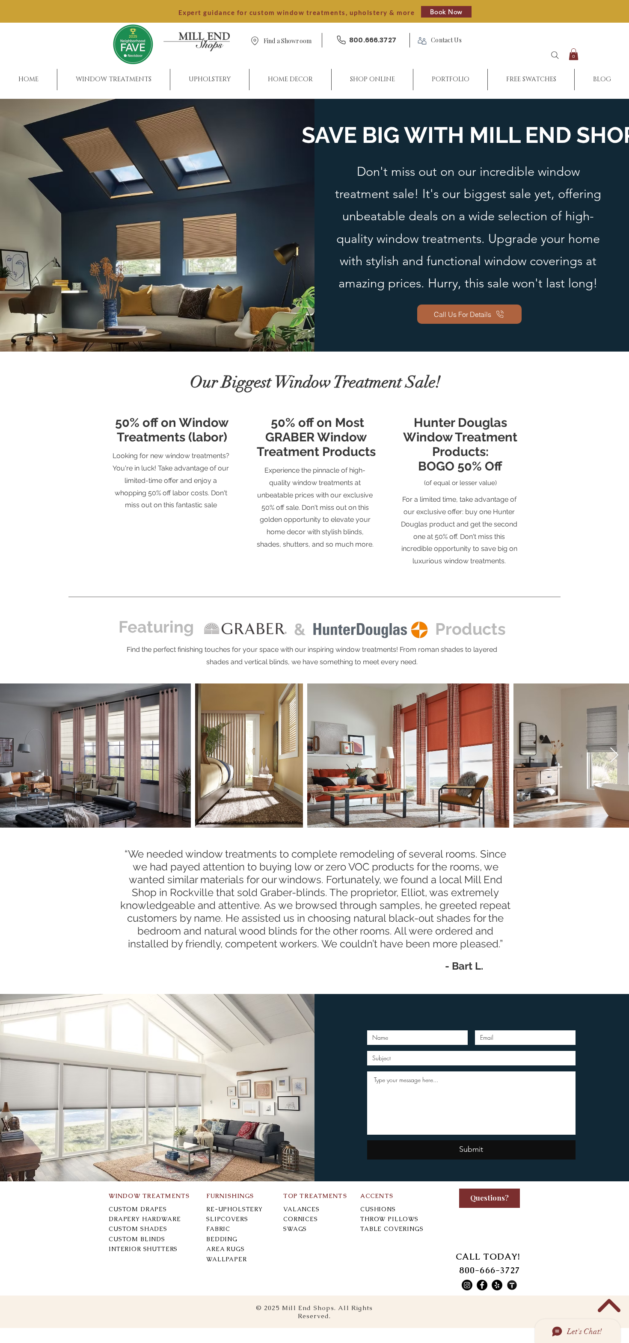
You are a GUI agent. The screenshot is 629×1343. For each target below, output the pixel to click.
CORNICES (300, 1219)
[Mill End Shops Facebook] (482, 1285)
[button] (288, 41)
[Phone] (341, 40)
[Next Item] (614, 755)
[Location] (254, 41)
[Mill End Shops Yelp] (497, 1285)
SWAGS (295, 1229)
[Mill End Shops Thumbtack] (512, 1285)
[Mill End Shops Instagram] (467, 1285)
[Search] (555, 55)
